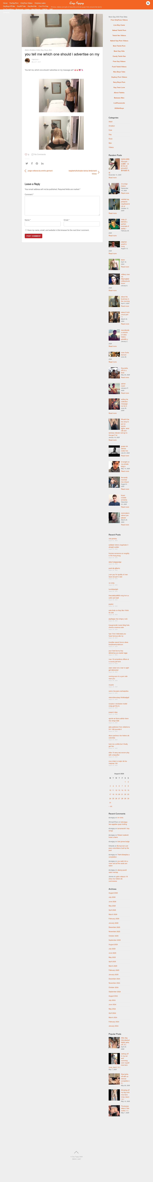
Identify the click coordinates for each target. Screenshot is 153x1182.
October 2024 (113, 987)
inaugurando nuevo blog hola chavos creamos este (119, 626)
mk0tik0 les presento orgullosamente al (125, 202)
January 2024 (113, 1026)
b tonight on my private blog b (125, 464)
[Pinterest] (37, 163)
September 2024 (115, 991)
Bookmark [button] (19, 9)
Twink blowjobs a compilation (119, 855)
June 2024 (112, 1004)
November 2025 (114, 931)
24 (110, 798)
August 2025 (113, 944)
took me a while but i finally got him (118, 745)
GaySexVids (32, 6)
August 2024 (113, 996)
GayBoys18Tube (9, 6)
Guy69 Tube (21, 6)
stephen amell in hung (124, 244)
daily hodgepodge (115, 562)
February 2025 (114, 970)
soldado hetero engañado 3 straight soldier (118, 546)
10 (110, 790)
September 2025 (115, 940)
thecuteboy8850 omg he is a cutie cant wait (119, 596)
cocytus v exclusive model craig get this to (118, 704)
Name (28, 220)
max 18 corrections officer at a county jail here (119, 660)
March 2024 (113, 1017)
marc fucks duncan (125, 353)
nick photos (113, 538)
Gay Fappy (75, 1157)
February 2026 (114, 918)
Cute (38, 50)
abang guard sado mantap (118, 871)
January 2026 (113, 923)
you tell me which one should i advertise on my (62, 53)
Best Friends (36, 9)
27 (119, 798)
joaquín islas (113, 712)
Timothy (35, 59)
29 (125, 798)
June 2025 (112, 953)
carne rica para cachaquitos (118, 691)
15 (125, 790)
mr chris (111, 583)
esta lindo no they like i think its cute (119, 611)
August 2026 (113, 893)
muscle (111, 684)
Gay (42, 50)
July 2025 (112, 948)
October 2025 (113, 936)
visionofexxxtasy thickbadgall (119, 697)
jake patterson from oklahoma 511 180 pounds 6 (119, 728)
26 (116, 798)
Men (50, 50)
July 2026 (112, 897)
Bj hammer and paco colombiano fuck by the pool (119, 848)
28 (122, 798)
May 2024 (112, 1009)
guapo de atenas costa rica (124, 448)
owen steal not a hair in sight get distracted (119, 669)
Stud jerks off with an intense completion (125, 1078)
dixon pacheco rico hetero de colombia (119, 736)
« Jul (110, 806)
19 (116, 794)
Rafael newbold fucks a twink (118, 836)
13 (119, 790)
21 (122, 794)
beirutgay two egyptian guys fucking (118, 823)
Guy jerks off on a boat (124, 370)
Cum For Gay (43, 6)
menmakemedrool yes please (125, 515)
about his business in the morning (125, 298)
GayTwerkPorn (8, 9)
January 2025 (113, 974)
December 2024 (114, 978)
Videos (111, 147)
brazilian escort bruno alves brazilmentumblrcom (118, 643)
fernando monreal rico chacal (125, 479)
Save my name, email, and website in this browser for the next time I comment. (58, 230)
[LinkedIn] (43, 163)
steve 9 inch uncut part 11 (125, 314)
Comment (29, 194)
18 (113, 794)
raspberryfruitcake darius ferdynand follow (81, 172)
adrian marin (123, 384)
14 (122, 790)
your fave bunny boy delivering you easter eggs (118, 651)
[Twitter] (27, 163)
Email (66, 220)
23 (128, 794)
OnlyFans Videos (26, 3)
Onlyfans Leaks (40, 3)
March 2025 (113, 966)
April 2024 (112, 1013)
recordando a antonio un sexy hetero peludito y (125, 334)
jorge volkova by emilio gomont (40, 170)
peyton (111, 604)
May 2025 (112, 957)
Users (27, 9)
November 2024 (114, 983)
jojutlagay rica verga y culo (118, 619)
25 (113, 798)
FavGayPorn (14, 3)
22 (125, 794)
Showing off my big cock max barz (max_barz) (125, 1094)
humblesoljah (113, 589)
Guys (46, 50)
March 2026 (113, 914)
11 (113, 790)
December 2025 (114, 927)
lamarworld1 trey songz (119, 829)
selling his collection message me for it (124, 402)
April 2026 (112, 910)
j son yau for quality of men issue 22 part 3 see (118, 575)
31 (110, 802)
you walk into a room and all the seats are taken (118, 863)
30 (128, 798)
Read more (113, 177)
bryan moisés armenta (124, 497)
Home (5, 3)
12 (116, 790)
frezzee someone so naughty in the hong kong (119, 554)
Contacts (6, 12)
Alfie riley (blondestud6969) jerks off (125, 1041)
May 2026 (112, 905)
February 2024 (114, 1021)
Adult (27, 50)
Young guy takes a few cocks (125, 1108)
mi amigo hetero (124, 185)
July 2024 (112, 1000)
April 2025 (112, 961)
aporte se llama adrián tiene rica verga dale (118, 719)
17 (110, 794)
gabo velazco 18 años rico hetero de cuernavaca (118, 878)
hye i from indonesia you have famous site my (117, 634)
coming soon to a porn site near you (118, 677)
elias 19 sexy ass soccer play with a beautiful (119, 753)
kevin (123, 259)
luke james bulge (123, 841)
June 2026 (112, 901)
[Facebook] (32, 163)
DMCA (44, 9)
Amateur (32, 50)
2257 (51, 9)
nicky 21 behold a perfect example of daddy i (125, 224)
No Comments (40, 154)
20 (119, 794)
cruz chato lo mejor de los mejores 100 (118, 762)
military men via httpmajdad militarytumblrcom (125, 278)
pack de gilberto (114, 568)
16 (128, 790)
